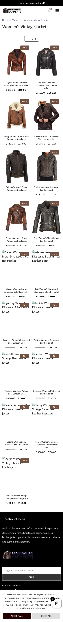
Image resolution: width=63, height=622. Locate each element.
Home (5, 20)
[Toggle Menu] (57, 10)
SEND (31, 577)
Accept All (17, 616)
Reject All (46, 616)
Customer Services (15, 518)
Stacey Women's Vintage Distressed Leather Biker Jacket (46, 445)
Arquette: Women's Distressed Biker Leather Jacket (46, 85)
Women (16, 20)
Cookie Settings (52, 604)
